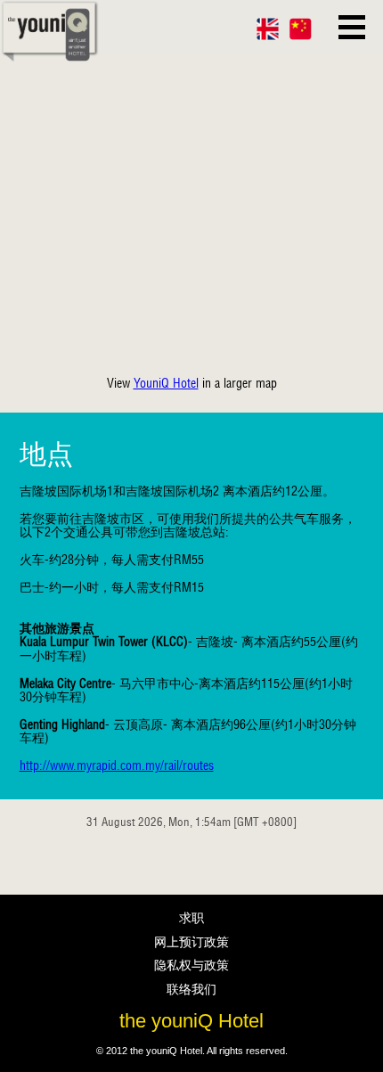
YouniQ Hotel (166, 383)
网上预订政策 (191, 942)
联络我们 (191, 989)
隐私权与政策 (191, 965)
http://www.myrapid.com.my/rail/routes (117, 765)
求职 (191, 918)
